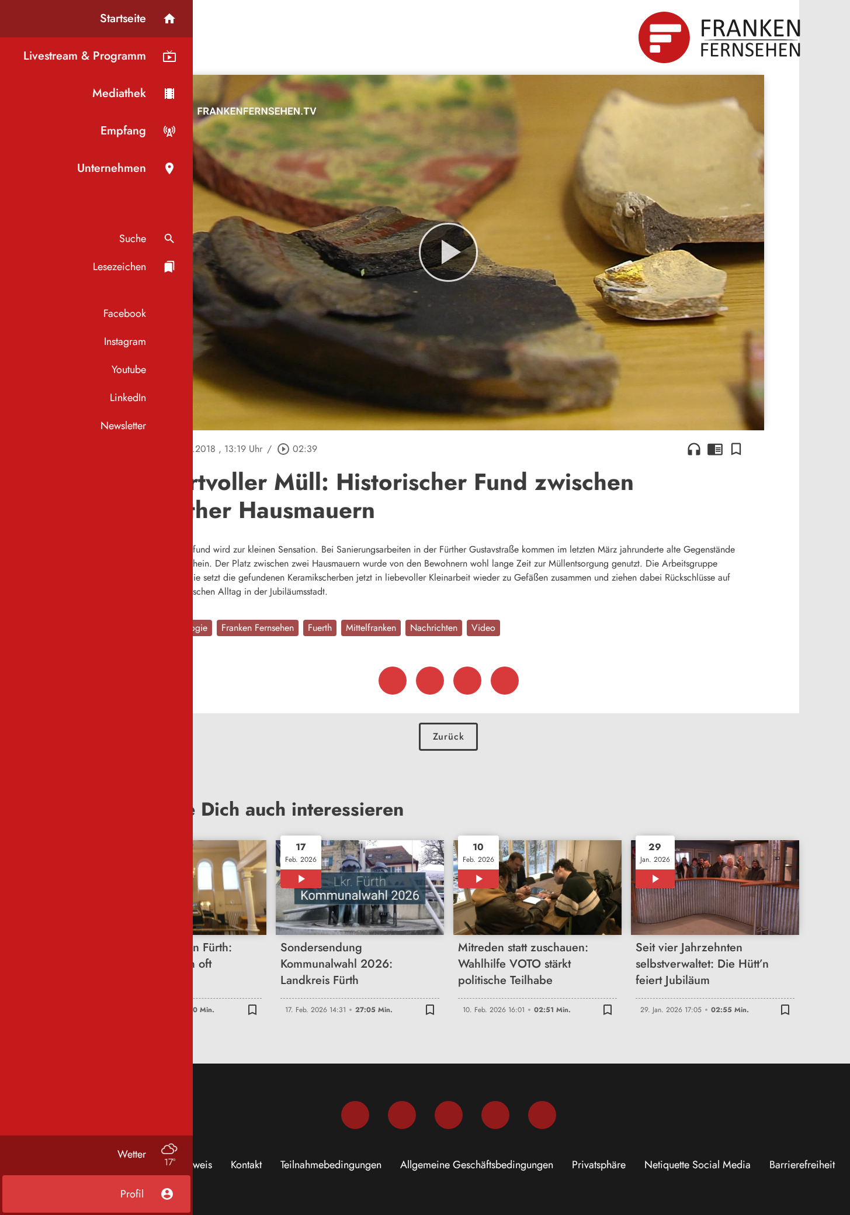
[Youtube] (449, 1115)
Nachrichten (433, 627)
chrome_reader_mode (715, 449)
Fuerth (320, 627)
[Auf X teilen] (430, 681)
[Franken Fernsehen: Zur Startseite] (721, 37)
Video (483, 627)
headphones (694, 449)
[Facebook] (355, 1115)
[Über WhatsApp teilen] (467, 681)
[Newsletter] (542, 1115)
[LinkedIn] (495, 1115)
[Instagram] (402, 1115)
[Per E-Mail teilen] (505, 681)
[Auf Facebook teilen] (393, 681)
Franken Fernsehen (257, 627)
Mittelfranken (371, 627)
